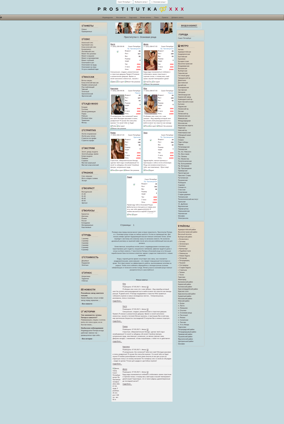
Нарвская (181, 128)
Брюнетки (85, 214)
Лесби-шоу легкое (88, 136)
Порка (84, 114)
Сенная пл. (182, 187)
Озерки (181, 140)
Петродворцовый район (187, 332)
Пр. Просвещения (133, 49)
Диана (146, 44)
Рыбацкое (182, 182)
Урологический (87, 94)
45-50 (84, 201)
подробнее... (117, 301)
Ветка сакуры (87, 80)
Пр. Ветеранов (183, 166)
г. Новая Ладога (184, 256)
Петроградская (183, 147)
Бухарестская (183, 61)
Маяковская (182, 118)
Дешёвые (85, 261)
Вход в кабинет (189, 26)
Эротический (86, 96)
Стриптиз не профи (89, 138)
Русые (84, 221)
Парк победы (183, 142)
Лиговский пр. (183, 114)
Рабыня (85, 116)
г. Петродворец (183, 260)
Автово (180, 49)
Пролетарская (183, 173)
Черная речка (183, 209)
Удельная (136, 137)
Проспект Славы (184, 175)
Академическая (184, 54)
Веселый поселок (185, 234)
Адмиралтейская (184, 52)
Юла (145, 88)
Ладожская (182, 106)
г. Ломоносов (183, 253)
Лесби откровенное (89, 134)
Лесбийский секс (88, 51)
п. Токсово (182, 322)
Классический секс (89, 47)
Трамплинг (86, 120)
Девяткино (182, 80)
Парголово (182, 327)
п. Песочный (183, 315)
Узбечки (85, 281)
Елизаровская (183, 87)
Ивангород (182, 279)
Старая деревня (184, 194)
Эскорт (84, 180)
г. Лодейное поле (184, 251)
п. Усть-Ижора (183, 325)
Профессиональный (89, 85)
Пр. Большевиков (184, 163)
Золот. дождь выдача (90, 152)
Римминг (85, 158)
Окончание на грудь (89, 65)
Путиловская (183, 178)
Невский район (183, 301)
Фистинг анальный (89, 163)
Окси (145, 133)
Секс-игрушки (87, 176)
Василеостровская (185, 64)
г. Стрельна (182, 270)
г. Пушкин (181, 263)
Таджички (85, 278)
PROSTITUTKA (142, 9)
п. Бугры (181, 303)
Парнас (137, 93)
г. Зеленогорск (183, 244)
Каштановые (86, 227)
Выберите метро (141, 2)
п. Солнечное (183, 320)
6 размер (85, 250)
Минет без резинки (89, 54)
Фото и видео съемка (90, 178)
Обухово (181, 137)
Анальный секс (87, 43)
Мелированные (87, 225)
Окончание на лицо (89, 67)
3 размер (85, 243)
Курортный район (184, 296)
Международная (184, 121)
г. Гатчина (181, 241)
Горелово (181, 277)
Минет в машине (88, 56)
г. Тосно (181, 275)
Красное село (183, 291)
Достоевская (183, 83)
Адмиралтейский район (187, 229)
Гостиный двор (183, 75)
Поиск (156, 17)
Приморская (182, 171)
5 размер (85, 247)
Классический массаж (90, 83)
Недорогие (86, 263)
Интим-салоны (145, 17)
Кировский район (184, 284)
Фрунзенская (183, 206)
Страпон (85, 160)
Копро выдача (87, 156)
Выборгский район (185, 237)
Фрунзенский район (185, 339)
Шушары (181, 216)
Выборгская (182, 71)
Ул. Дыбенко (183, 204)
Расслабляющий (88, 87)
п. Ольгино (182, 310)
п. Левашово (183, 308)
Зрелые (84, 203)
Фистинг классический (90, 165)
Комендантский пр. (185, 99)
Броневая (181, 59)
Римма (113, 133)
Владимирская (183, 66)
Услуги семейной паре (90, 69)
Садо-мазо (133, 17)
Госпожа (85, 109)
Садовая (181, 185)
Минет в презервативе (90, 58)
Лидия (129, 177)
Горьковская (182, 73)
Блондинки (86, 223)
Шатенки (85, 216)
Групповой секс (87, 45)
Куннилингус (86, 49)
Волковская (182, 68)
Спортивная (182, 192)
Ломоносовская (184, 116)
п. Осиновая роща (158, 2)
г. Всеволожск (183, 239)
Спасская (181, 190)
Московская (182, 123)
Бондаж (84, 107)
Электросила (183, 218)
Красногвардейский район (188, 289)
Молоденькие (87, 192)
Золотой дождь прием (90, 154)
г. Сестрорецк (183, 265)
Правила (165, 17)
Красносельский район (186, 294)
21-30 (84, 194)
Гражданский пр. (184, 78)
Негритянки (86, 276)
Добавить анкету (177, 17)
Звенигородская (184, 95)
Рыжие (84, 218)
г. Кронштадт (183, 249)
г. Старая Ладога (184, 267)
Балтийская (182, 56)
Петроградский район (186, 329)
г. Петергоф (182, 258)
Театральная (183, 197)
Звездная (181, 92)
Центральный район (185, 341)
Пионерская (182, 149)
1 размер (85, 238)
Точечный (85, 91)
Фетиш (84, 123)
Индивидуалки (107, 17)
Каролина (114, 88)
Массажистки (121, 17)
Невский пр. (182, 130)
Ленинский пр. (183, 109)
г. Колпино (182, 246)
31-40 (84, 196)
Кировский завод (184, 97)
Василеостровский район (187, 232)
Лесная (181, 111)
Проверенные (87, 31)
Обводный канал (184, 135)
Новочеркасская (184, 133)
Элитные (85, 265)
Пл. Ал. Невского (184, 152)
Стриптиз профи (88, 140)
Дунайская (182, 85)
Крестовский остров (185, 102)
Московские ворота (185, 125)
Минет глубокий (88, 60)
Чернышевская (184, 211)
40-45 (84, 198)
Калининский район (185, 282)
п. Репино (181, 317)
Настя (112, 44)
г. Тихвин (181, 272)
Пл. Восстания (183, 154)
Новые (84, 29)
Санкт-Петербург (124, 2)
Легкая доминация (89, 111)
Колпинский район (185, 287)
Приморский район (185, 334)
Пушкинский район (185, 336)
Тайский (85, 89)
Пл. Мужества (183, 159)
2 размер (85, 241)
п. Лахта (181, 306)
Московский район (185, 298)
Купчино (181, 104)
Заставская (182, 90)
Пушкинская (182, 180)
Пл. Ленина (182, 156)
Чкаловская (182, 213)
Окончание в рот (88, 62)
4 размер (85, 245)
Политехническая (185, 161)
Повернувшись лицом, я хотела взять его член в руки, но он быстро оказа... (93, 320)
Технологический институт (188, 199)
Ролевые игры (87, 118)
